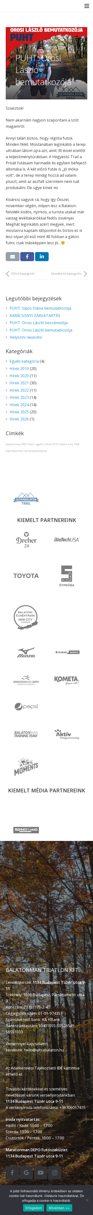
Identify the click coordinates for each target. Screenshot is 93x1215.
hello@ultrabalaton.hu (44, 1050)
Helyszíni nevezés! (26, 337)
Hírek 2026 (19, 419)
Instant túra (66, 444)
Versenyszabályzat (35, 451)
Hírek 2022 (19, 390)
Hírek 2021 (19, 382)
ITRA (76, 444)
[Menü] (86, 6)
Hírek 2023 (19, 397)
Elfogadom (34, 1208)
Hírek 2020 (19, 375)
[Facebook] (12, 1172)
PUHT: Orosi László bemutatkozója (41, 330)
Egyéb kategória (24, 361)
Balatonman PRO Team (20, 444)
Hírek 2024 (19, 404)
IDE (59, 1068)
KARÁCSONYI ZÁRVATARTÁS (35, 315)
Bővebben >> (59, 1208)
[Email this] (13, 256)
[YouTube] (40, 1172)
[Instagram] (54, 1172)
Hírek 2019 (19, 368)
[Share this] (27, 256)
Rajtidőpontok (14, 451)
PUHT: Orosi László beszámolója (39, 322)
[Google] (26, 1172)
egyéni (40, 444)
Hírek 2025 (19, 412)
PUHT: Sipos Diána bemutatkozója (40, 308)
